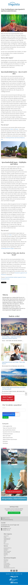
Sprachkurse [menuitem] (6, 559)
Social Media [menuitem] (6, 544)
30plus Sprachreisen (8, 437)
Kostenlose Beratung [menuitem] (7, 547)
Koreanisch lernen (5, 279)
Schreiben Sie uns (6, 529)
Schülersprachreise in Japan (7, 248)
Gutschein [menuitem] (5, 550)
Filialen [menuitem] (5, 537)
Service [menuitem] (6, 546)
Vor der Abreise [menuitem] (6, 563)
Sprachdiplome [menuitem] (6, 566)
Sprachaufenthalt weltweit (11, 277)
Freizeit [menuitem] (5, 562)
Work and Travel (6, 435)
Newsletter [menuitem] (6, 553)
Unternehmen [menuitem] (6, 535)
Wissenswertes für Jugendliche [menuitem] (9, 567)
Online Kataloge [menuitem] (7, 552)
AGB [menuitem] (21, 573)
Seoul (11, 129)
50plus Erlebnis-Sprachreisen (10, 439)
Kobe (10, 234)
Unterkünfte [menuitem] (6, 560)
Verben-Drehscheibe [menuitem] (7, 551)
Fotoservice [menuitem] (6, 554)
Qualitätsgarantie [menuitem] (7, 538)
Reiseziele (5, 441)
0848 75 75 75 (5, 518)
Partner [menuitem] (5, 540)
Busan (16, 129)
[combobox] (13, 393)
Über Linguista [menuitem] (8, 534)
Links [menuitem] (5, 555)
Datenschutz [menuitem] (17, 573)
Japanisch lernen (22, 277)
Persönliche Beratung (7, 519)
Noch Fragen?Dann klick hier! (7, 398)
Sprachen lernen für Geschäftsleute (11, 432)
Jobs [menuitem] (4, 542)
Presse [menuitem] (5, 541)
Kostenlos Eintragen (14, 512)
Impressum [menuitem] (12, 573)
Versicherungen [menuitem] (6, 565)
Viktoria (5, 295)
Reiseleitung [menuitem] (6, 549)
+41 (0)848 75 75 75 (6, 528)
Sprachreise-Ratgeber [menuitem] (10, 558)
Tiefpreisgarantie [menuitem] (7, 539)
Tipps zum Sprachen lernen (9, 428)
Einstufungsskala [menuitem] (7, 564)
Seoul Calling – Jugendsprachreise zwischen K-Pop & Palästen (11, 337)
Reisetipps (5, 443)
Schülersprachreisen (8, 433)
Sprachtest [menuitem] (8, 573)
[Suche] (26, 393)
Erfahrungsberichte (7, 426)
